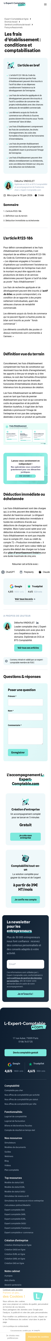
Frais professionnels (14, 27)
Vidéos (8, 1165)
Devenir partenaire (13, 1285)
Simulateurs (10, 1143)
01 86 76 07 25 (26, 1041)
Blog (7, 1161)
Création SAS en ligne (14, 1263)
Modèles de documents (15, 1147)
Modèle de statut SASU (15, 1191)
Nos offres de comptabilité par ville (20, 1104)
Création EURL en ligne (15, 1254)
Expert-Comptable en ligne (16, 19)
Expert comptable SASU (15, 1223)
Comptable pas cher (14, 1090)
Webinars (9, 1156)
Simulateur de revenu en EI (17, 1196)
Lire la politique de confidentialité (15, 1326)
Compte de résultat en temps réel (20, 1130)
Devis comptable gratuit (25, 1052)
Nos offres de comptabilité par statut (21, 1099)
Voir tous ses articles (28, 647)
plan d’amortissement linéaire (24, 552)
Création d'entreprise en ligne (18, 1245)
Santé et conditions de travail (17, 24)
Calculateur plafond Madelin (17, 1205)
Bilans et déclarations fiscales (18, 1125)
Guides (8, 1152)
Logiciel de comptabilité (16, 1116)
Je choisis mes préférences (12, 1336)
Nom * (10, 711)
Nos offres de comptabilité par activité (22, 1095)
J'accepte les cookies (38, 1337)
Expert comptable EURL (15, 1219)
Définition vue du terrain (16, 216)
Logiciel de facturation (15, 1121)
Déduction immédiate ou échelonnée (22, 220)
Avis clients (10, 1280)
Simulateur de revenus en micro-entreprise (24, 1201)
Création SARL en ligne (15, 1259)
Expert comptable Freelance (17, 1228)
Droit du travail (11, 22)
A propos (8, 1276)
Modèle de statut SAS (14, 1182)
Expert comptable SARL (15, 1214)
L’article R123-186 (13, 211)
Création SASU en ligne (15, 1249)
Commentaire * (15, 725)
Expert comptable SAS (15, 1210)
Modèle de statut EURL (15, 1187)
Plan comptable (12, 1170)
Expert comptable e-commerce (19, 1232)
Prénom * (12, 696)
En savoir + (25, 476)
